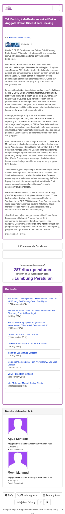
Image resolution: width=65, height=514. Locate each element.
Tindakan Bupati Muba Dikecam (22, 352)
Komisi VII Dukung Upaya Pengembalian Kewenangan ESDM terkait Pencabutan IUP (28, 324)
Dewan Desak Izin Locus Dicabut (23, 334)
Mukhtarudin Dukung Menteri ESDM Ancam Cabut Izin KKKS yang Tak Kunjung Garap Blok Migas (32, 300)
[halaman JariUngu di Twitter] (47, 502)
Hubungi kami (30, 495)
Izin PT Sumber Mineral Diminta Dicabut (26, 383)
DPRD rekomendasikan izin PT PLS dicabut (28, 343)
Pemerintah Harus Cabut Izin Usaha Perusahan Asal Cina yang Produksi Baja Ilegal (32, 311)
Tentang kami (52, 495)
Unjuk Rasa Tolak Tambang (20, 373)
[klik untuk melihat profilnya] (18, 425)
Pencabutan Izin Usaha (19, 37)
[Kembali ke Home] (8, 8)
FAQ (10, 495)
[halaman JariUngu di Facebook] (41, 502)
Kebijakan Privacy (26, 502)
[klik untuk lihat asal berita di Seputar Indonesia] (12, 44)
